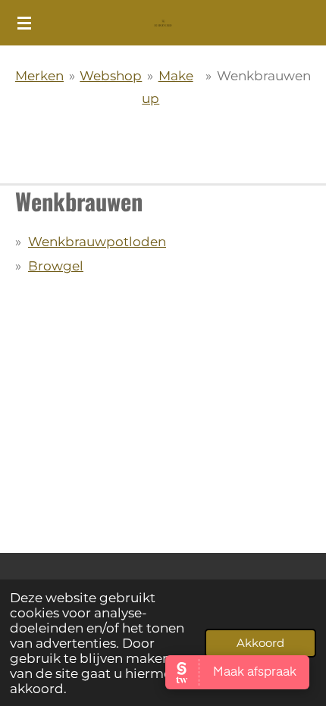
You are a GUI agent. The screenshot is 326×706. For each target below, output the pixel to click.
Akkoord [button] (260, 643)
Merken (39, 75)
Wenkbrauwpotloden (97, 241)
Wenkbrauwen (264, 75)
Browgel (55, 265)
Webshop (111, 75)
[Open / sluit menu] (24, 23)
